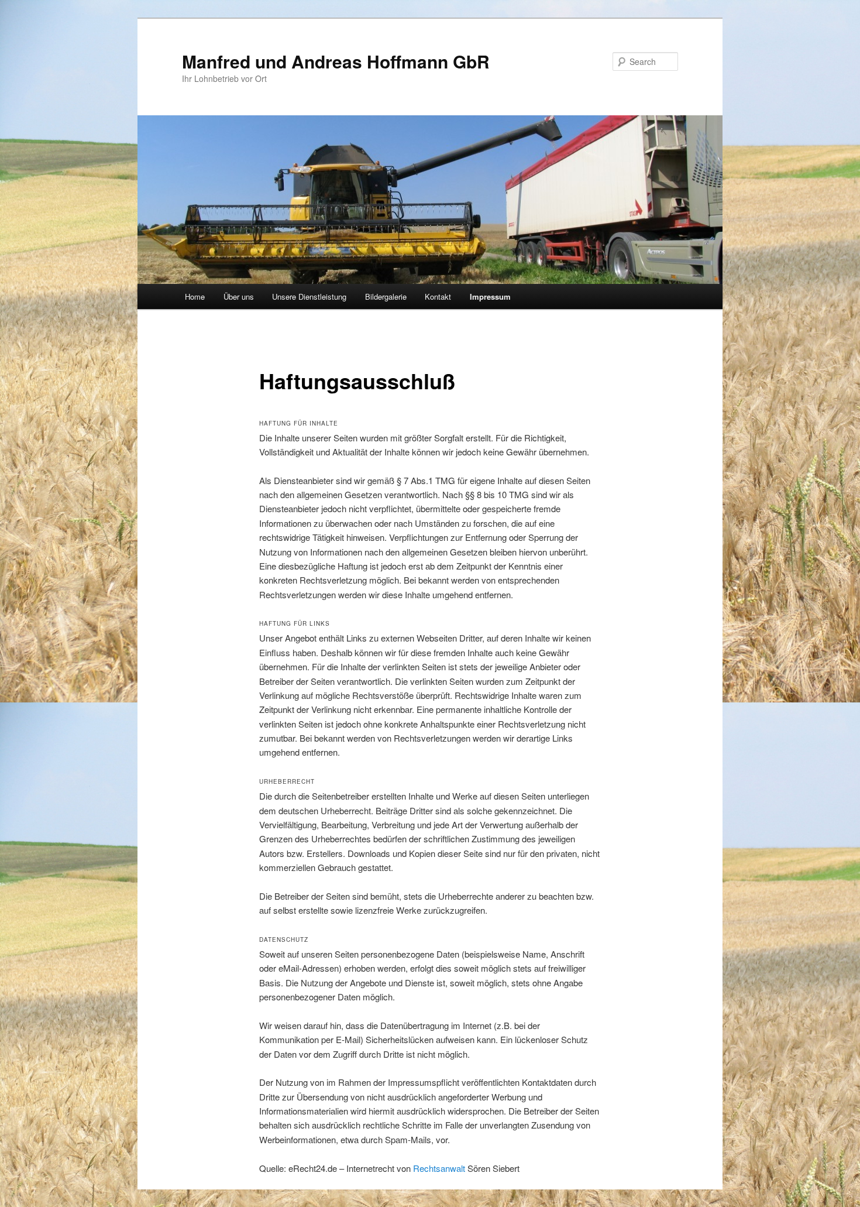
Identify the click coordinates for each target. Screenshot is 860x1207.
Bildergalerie (386, 296)
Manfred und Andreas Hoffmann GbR (336, 61)
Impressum (490, 296)
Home (195, 296)
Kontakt (438, 296)
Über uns (238, 296)
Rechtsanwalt (439, 1168)
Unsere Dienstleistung (309, 296)
